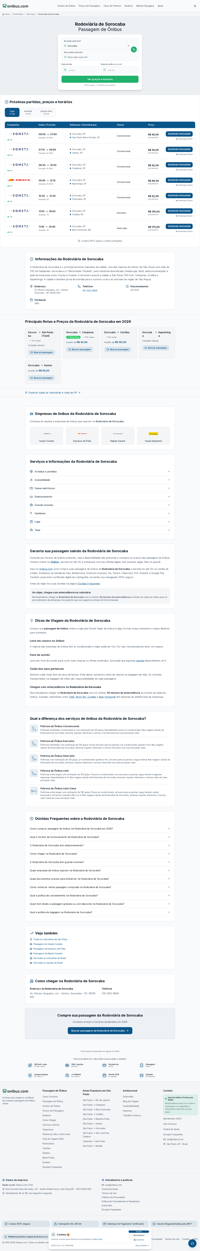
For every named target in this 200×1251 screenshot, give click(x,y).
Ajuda (160, 6)
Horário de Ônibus (66, 6)
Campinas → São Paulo (94, 1141)
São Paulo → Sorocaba (94, 1128)
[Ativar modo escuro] (195, 6)
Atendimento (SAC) (172, 1118)
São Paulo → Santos (92, 1123)
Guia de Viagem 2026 (53, 1139)
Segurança (48, 1129)
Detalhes (140, 1240)
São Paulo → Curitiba (93, 1114)
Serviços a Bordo (51, 1125)
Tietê (71, 696)
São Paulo (31, 14)
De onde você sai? (72, 41)
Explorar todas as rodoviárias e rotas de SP (53, 392)
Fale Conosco (170, 1124)
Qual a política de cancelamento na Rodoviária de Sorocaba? (64, 895)
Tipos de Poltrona (112, 6)
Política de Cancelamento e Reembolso (121, 1201)
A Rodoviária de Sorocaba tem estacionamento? (57, 845)
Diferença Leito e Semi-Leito (56, 1134)
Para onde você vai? (73, 52)
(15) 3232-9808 (89, 290)
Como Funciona (50, 1096)
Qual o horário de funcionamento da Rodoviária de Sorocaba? (64, 837)
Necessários (138, 1235)
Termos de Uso (109, 1193)
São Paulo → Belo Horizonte (96, 1109)
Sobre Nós (128, 1096)
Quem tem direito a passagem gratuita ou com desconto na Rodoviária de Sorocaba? (77, 903)
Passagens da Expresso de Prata (49, 948)
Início (7, 14)
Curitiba (91, 696)
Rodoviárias (18, 14)
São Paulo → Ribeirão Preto (96, 1119)
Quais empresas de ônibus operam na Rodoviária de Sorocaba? (65, 870)
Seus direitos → (142, 1245)
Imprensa (127, 1110)
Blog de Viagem (131, 1101)
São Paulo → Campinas (94, 1105)
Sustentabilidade (131, 1106)
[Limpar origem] (128, 46)
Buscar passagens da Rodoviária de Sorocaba (98, 1030)
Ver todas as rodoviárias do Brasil (49, 958)
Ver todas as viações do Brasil (48, 963)
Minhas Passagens (145, 6)
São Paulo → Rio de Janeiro (96, 1100)
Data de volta (111, 64)
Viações (47, 1148)
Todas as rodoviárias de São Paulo (50, 939)
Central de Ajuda (171, 1129)
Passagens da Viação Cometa (47, 944)
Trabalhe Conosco (132, 1115)
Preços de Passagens (89, 6)
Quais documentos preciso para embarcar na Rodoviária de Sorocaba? (69, 878)
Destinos (128, 6)
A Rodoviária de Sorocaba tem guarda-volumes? (57, 862)
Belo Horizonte (107, 696)
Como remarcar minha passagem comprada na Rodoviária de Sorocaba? (70, 887)
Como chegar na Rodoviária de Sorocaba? (53, 853)
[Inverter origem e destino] (134, 49)
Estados (46, 1153)
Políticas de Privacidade (113, 1197)
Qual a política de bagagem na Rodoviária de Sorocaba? (61, 912)
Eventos (46, 1162)
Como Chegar (49, 1120)
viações (140, 660)
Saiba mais (97, 1239)
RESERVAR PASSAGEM (179, 134)
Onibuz (55, 561)
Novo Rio (80, 696)
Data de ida (66, 64)
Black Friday (48, 1157)
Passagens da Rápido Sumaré (47, 953)
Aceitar (139, 1231)
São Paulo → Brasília (92, 1146)
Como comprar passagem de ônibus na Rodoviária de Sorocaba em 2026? (71, 828)
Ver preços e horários (100, 79)
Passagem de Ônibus (53, 1101)
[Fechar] (148, 1231)
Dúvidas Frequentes (89, 583)
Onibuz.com (46, 568)
